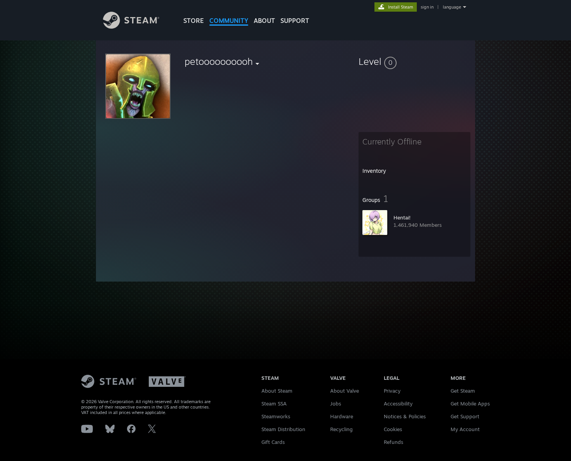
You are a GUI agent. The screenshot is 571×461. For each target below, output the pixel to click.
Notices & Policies (405, 416)
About (264, 20)
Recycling (341, 429)
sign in (427, 7)
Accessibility (398, 403)
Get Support (465, 416)
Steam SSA (274, 403)
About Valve (344, 391)
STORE (193, 20)
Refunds (393, 442)
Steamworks (275, 416)
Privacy (392, 391)
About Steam (276, 391)
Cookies (393, 429)
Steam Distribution (283, 429)
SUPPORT (294, 20)
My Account (465, 429)
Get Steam (463, 391)
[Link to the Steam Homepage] (131, 26)
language (452, 7)
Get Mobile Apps (470, 403)
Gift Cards (273, 442)
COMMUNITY (228, 20)
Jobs (335, 403)
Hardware (341, 416)
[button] (414, 61)
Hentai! (402, 217)
